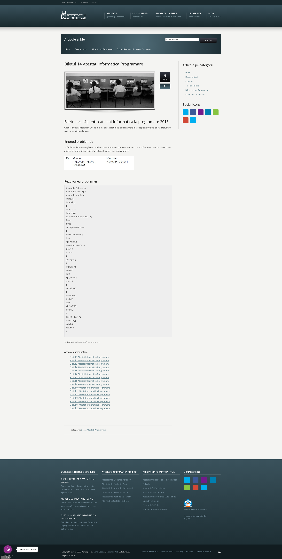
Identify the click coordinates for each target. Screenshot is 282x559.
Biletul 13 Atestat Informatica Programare (90, 397)
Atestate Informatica (70, 2)
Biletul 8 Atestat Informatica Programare (89, 380)
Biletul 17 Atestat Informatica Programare (90, 408)
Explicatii (189, 81)
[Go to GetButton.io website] (8, 556)
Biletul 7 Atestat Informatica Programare (89, 377)
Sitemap (84, 2)
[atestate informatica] (73, 16)
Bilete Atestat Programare (102, 49)
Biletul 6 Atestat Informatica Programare (89, 374)
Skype (193, 120)
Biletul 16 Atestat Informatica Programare (90, 404)
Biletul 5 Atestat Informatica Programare (89, 370)
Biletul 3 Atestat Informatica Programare (89, 363)
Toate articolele (81, 49)
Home (67, 49)
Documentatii (191, 77)
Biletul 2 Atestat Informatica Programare (89, 360)
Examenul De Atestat (194, 94)
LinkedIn (208, 112)
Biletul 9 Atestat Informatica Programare (89, 384)
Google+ (185, 120)
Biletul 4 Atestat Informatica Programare (89, 367)
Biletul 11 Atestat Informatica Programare (90, 391)
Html (187, 72)
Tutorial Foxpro (192, 85)
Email (205, 2)
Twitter (185, 112)
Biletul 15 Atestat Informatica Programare (90, 401)
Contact (94, 2)
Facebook (201, 2)
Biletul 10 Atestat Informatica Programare (90, 387)
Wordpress (216, 112)
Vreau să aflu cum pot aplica (197, 544)
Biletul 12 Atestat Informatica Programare (90, 394)
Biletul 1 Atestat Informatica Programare (89, 356)
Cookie (5, 557)
